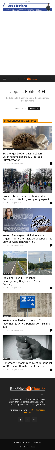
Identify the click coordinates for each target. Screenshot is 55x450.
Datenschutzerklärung (22, 442)
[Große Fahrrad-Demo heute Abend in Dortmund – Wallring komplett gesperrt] (27, 181)
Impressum (37, 442)
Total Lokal (7, 273)
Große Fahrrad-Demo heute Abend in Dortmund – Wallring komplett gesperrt (26, 198)
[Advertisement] (27, 46)
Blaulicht (6, 358)
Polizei (5, 192)
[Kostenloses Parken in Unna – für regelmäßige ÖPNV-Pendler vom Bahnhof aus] (27, 305)
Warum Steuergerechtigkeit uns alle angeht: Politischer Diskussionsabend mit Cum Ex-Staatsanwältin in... (27, 238)
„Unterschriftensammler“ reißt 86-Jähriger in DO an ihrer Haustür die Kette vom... (27, 364)
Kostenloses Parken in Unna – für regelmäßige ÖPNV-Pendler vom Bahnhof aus (27, 323)
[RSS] (27, 419)
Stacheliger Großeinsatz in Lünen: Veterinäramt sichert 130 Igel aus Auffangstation (22, 156)
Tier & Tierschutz (9, 149)
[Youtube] (34, 419)
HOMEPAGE (34, 108)
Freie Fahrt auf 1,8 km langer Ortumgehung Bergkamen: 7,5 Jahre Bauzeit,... (23, 281)
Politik (5, 231)
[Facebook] (20, 419)
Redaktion (6, 163)
